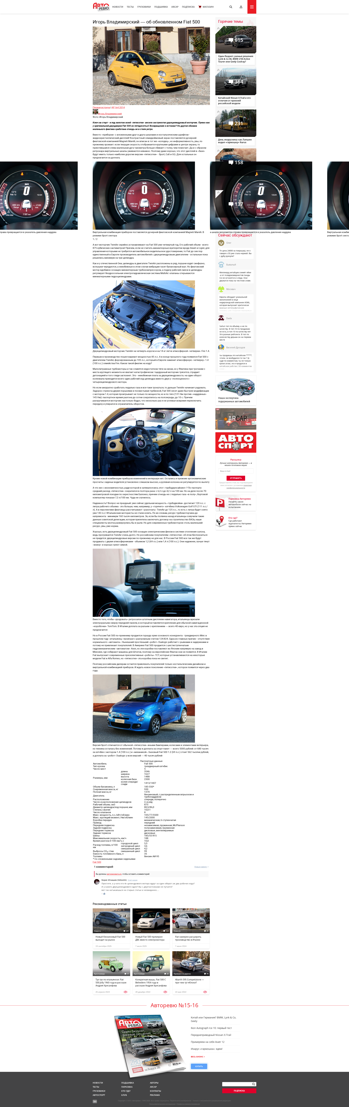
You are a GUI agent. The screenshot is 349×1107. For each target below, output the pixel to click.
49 (207, 931)
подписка (239, 1091)
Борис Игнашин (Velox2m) (114, 880)
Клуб (124, 1095)
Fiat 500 (97, 862)
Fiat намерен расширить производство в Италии (188, 938)
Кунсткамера (99, 974)
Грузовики (144, 6)
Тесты (130, 6)
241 (127, 931)
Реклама (155, 1095)
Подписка (188, 6)
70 (207, 974)
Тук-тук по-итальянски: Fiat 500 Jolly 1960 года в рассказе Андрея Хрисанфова (111, 982)
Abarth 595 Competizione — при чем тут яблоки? (189, 981)
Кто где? (125, 1091)
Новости (117, 6)
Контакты (155, 1091)
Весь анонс (197, 1056)
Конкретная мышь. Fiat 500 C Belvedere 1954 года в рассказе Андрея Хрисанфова (151, 982)
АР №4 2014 (118, 107)
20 (168, 974)
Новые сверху (200, 867)
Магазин (208, 6)
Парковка (127, 1086)
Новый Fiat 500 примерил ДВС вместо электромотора (149, 938)
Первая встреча (101, 107)
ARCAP (174, 6)
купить (199, 1066)
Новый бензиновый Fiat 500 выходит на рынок (110, 938)
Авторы (154, 1082)
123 (167, 931)
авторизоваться (114, 874)
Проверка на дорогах (182, 974)
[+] (104, 894)
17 (128, 974)
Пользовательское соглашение (162, 1104)
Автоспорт (99, 1095)
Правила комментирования (188, 1104)
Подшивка (161, 6)
